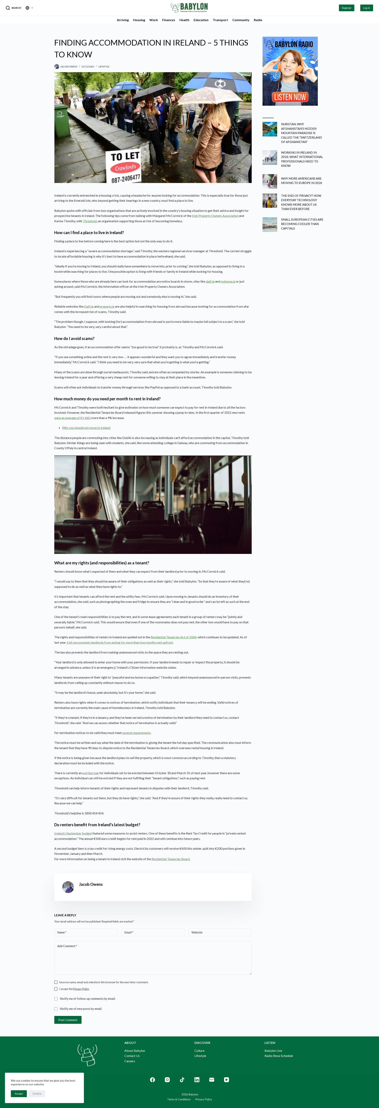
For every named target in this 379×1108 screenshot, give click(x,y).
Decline (37, 1093)
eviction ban (90, 773)
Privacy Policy (81, 988)
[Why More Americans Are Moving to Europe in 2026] (270, 181)
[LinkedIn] (196, 1079)
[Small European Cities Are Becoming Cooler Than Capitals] (270, 224)
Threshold (90, 221)
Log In (366, 7)
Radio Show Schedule (279, 1056)
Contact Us (132, 1056)
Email (128, 932)
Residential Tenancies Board (171, 859)
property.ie (107, 306)
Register (346, 7)
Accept (19, 1093)
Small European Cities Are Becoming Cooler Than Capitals (302, 224)
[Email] (211, 1079)
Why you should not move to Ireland (86, 427)
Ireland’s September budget (73, 833)
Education (201, 20)
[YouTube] (226, 1079)
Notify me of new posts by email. (81, 1008)
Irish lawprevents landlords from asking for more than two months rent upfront (120, 642)
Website (197, 932)
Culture (199, 1050)
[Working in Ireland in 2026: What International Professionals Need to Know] (270, 157)
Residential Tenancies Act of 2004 (173, 637)
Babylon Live (273, 1050)
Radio (258, 20)
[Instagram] (167, 1079)
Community (241, 20)
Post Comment (68, 1020)
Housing (139, 20)
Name (62, 932)
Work (153, 20)
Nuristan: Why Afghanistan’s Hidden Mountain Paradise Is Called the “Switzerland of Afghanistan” (301, 133)
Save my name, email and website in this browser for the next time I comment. (103, 982)
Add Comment (67, 946)
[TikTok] (182, 1079)
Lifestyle (104, 66)
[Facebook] (152, 1079)
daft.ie (210, 281)
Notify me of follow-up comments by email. (87, 998)
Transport (220, 20)
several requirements (136, 733)
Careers (129, 1061)
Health (184, 20)
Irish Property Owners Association (215, 215)
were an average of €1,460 (72, 418)
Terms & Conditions (178, 1099)
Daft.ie (89, 306)
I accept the (74, 988)
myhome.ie (228, 281)
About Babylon (134, 1050)
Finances (168, 20)
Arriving (123, 20)
